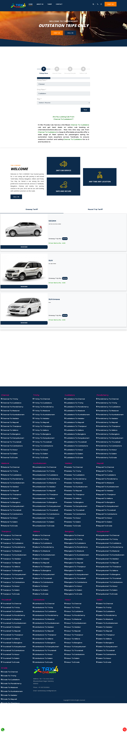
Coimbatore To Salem (43, 658)
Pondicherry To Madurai (108, 411)
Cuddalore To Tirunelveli (76, 442)
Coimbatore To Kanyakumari (46, 647)
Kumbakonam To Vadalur (45, 487)
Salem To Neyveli (104, 631)
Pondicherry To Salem (107, 454)
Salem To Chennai (105, 604)
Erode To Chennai (10, 672)
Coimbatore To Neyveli (44, 631)
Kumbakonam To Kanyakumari (47, 506)
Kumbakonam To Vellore (44, 498)
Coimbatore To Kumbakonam (46, 623)
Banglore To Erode (73, 594)
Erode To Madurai (10, 687)
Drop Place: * (41, 90)
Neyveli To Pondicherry (107, 479)
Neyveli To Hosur (104, 518)
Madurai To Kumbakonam (13, 483)
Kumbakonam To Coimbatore (46, 514)
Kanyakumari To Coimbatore (109, 582)
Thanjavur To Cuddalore (12, 543)
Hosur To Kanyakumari (75, 647)
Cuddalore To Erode (74, 458)
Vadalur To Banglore (74, 502)
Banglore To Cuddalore (75, 543)
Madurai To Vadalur (10, 487)
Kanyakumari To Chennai (108, 535)
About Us (40, 4)
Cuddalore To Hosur (74, 450)
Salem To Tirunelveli (106, 650)
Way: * (39, 99)
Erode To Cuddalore (11, 680)
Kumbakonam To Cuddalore (46, 475)
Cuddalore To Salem (74, 454)
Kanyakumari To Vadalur (108, 559)
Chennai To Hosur (10, 450)
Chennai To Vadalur (10, 418)
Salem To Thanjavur (106, 635)
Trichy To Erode (41, 458)
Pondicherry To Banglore (108, 434)
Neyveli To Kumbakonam (108, 487)
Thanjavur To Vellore (11, 567)
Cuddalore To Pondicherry (77, 407)
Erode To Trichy (9, 676)
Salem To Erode (104, 662)
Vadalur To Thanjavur (75, 494)
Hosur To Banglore (73, 643)
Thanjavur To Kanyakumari (14, 574)
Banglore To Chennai (74, 535)
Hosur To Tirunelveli (74, 650)
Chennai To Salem (10, 454)
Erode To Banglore (10, 711)
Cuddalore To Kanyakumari (77, 438)
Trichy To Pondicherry (44, 407)
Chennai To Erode (10, 458)
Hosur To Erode (72, 662)
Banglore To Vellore (74, 571)
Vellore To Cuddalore (43, 543)
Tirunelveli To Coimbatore (13, 650)
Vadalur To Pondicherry (75, 479)
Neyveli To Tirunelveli (106, 510)
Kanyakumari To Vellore (107, 571)
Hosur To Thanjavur (74, 635)
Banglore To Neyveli (74, 563)
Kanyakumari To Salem (107, 590)
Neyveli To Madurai (105, 483)
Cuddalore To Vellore (74, 430)
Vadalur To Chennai (74, 467)
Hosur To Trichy (72, 607)
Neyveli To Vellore (105, 498)
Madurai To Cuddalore (11, 475)
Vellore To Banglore (42, 571)
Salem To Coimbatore (106, 654)
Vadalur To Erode (73, 526)
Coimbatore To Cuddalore (45, 611)
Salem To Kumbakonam (107, 623)
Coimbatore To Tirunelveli (45, 650)
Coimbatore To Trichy (43, 607)
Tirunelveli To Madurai (11, 619)
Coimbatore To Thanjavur (45, 635)
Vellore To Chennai (42, 535)
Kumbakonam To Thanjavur (46, 494)
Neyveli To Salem (104, 522)
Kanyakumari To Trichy (107, 539)
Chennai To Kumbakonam (13, 415)
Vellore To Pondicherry (44, 547)
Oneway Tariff (32, 209)
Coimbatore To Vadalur (44, 627)
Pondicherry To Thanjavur (108, 426)
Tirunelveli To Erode (10, 662)
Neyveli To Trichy (104, 471)
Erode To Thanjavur (11, 703)
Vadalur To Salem (73, 522)
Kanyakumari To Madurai (108, 551)
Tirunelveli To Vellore (11, 639)
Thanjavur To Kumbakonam (14, 555)
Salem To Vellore (104, 639)
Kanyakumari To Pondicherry (110, 547)
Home (31, 4)
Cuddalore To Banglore (75, 434)
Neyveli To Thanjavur (106, 494)
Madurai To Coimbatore (12, 514)
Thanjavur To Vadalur (11, 559)
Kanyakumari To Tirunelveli (109, 578)
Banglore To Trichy (73, 539)
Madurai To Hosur (10, 518)
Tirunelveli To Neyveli (11, 631)
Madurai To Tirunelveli (11, 510)
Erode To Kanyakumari (12, 715)
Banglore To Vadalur (74, 559)
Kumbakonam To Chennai (45, 467)
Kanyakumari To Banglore (108, 574)
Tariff (49, 4)
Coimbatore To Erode (43, 662)
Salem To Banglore (105, 643)
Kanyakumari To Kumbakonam (110, 555)
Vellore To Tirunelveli (43, 578)
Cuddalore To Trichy (74, 403)
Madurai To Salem (10, 522)
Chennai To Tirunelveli (11, 442)
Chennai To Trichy (10, 399)
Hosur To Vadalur (73, 627)
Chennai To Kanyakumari (13, 438)
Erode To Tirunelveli (10, 719)
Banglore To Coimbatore (76, 582)
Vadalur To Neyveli (73, 491)
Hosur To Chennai (73, 604)
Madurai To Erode (10, 526)
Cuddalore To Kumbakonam (77, 415)
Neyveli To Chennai (105, 467)
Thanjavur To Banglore (12, 571)
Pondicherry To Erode (107, 458)
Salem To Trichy (104, 607)
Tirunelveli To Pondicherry (13, 615)
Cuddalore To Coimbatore (76, 446)
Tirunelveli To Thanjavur (12, 635)
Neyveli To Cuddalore (106, 475)
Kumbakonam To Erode (44, 526)
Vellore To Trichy (41, 539)
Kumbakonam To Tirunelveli (46, 510)
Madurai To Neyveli (10, 491)
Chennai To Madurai (10, 411)
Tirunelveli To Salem (10, 658)
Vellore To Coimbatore (43, 582)
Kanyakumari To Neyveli (107, 563)
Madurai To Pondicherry (12, 479)
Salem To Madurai (105, 619)
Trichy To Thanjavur (43, 426)
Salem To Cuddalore (106, 611)
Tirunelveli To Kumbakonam (14, 623)
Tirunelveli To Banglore (12, 643)
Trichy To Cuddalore (43, 403)
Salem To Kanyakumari (107, 647)
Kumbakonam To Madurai (45, 483)
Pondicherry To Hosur (107, 450)
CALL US (70, 33)
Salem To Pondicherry (107, 615)
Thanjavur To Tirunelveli (12, 578)
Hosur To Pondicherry (75, 615)
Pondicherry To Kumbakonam (110, 415)
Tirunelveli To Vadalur (11, 627)
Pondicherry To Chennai (108, 399)
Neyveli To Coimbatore (107, 514)
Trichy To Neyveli (41, 422)
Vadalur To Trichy (73, 471)
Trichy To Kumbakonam (44, 415)
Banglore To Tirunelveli (75, 578)
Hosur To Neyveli (72, 631)
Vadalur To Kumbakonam (76, 487)
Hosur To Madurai (73, 619)
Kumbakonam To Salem (44, 522)
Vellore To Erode (41, 594)
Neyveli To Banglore (106, 502)
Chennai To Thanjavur (11, 426)
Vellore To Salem (41, 590)
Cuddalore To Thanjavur (76, 426)
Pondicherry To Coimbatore (109, 446)
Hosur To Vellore (72, 639)
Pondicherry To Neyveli (107, 422)
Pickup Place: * (42, 80)
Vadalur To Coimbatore (75, 514)
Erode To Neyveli (9, 699)
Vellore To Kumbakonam (44, 555)
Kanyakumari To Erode (107, 594)
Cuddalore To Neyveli (74, 422)
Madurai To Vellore (10, 498)
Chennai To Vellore (10, 430)
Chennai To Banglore (11, 434)
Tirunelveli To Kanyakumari (14, 647)
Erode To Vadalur (9, 695)
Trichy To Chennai (42, 399)
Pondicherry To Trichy (107, 403)
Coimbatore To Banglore (44, 643)
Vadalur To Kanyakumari (76, 506)
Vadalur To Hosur (73, 518)
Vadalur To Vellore (73, 498)
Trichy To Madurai (42, 411)
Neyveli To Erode (104, 526)
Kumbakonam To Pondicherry (47, 479)
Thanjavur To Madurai (11, 551)
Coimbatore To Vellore (43, 639)
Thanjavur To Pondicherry (13, 547)
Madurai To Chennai (10, 467)
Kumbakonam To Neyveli (44, 491)
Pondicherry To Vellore (107, 430)
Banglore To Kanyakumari (76, 574)
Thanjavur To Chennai (11, 535)
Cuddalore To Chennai (75, 399)
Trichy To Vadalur (41, 418)
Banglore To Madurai (74, 551)
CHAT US (110, 4)
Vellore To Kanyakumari (44, 574)
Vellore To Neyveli (41, 563)
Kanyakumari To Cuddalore (109, 543)
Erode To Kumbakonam (12, 691)
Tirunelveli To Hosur (11, 654)
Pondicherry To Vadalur (107, 418)
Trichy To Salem (41, 454)
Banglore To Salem (73, 590)
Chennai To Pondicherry (12, 407)
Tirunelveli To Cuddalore (12, 611)
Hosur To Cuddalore (74, 611)
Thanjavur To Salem (11, 590)
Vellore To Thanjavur (43, 567)
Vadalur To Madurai (74, 483)
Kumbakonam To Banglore (45, 502)
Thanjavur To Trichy (11, 539)
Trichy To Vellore (41, 430)
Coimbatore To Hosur (43, 654)
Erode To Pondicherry (11, 683)
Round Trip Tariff (95, 209)
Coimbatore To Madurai (44, 619)
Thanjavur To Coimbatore (13, 582)
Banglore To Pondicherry (76, 547)
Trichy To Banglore (42, 434)
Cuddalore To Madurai (75, 411)
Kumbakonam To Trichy (44, 471)
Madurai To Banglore (11, 502)
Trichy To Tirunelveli (43, 442)
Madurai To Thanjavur (11, 494)
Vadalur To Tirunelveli (74, 510)
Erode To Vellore (9, 707)
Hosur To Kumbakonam (75, 623)
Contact (59, 4)
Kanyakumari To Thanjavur (109, 567)
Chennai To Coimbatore (12, 446)
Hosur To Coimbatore (74, 654)
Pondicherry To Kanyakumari (110, 438)
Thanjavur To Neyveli (11, 563)
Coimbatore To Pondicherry (46, 615)
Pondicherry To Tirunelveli (108, 442)
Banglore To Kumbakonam (77, 555)
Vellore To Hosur (41, 586)
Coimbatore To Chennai (44, 604)
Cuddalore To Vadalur (74, 418)
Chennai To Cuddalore (11, 403)
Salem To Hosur (104, 658)
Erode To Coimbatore (11, 723)
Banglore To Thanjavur (75, 567)
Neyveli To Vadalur (105, 491)
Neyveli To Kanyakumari (107, 506)
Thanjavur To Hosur (11, 586)
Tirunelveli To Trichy (11, 607)
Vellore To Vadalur (42, 559)
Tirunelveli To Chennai (11, 604)
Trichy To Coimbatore (43, 446)
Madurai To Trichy (10, 471)
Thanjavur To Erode (11, 594)
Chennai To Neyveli (10, 422)
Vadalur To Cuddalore (74, 475)
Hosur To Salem (72, 658)
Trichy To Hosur (41, 450)
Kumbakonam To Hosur (44, 518)
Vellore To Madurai (42, 551)
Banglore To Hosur (73, 586)
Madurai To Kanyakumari (13, 506)
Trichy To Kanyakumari (44, 438)
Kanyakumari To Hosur (107, 586)
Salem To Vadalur (104, 627)
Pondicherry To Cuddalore (108, 407)
